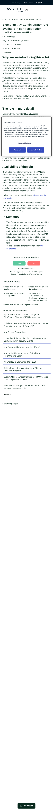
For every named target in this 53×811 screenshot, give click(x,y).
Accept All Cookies (35, 150)
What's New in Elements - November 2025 (38, 288)
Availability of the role (11, 48)
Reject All (17, 150)
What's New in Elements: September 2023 (20, 305)
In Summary (7, 52)
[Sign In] (26, 9)
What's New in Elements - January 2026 (13, 295)
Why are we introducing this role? (16, 41)
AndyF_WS (8, 32)
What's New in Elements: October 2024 (13, 288)
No (34, 263)
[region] (26, 136)
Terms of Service (36, 274)
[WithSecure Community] (15, 10)
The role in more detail (11, 44)
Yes (19, 263)
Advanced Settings (24, 143)
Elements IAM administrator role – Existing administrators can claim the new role (37, 297)
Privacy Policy (22, 274)
